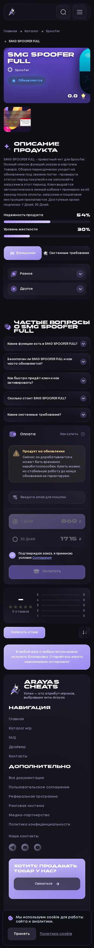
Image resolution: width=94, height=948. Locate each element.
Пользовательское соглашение (39, 787)
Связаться (43, 883)
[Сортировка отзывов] (84, 632)
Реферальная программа (33, 796)
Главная (10, 31)
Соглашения (42, 557)
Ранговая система (26, 805)
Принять (22, 933)
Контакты (18, 756)
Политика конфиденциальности (39, 824)
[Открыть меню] (79, 12)
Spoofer (53, 31)
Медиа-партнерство (29, 815)
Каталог (31, 31)
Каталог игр (20, 728)
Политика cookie (56, 933)
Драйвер (17, 747)
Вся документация (26, 778)
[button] (47, 274)
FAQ (12, 737)
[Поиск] (63, 12)
